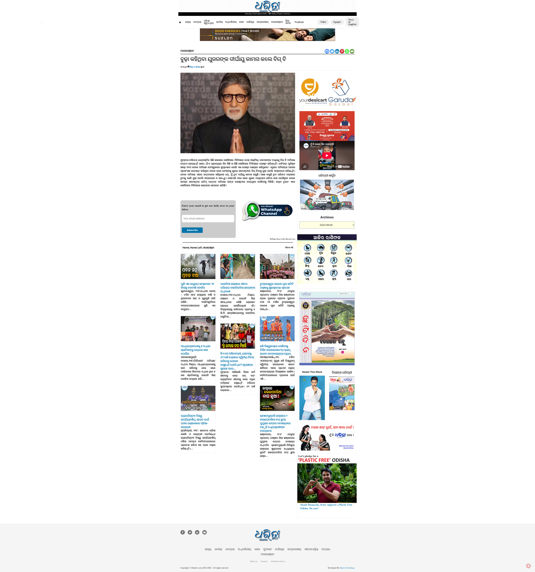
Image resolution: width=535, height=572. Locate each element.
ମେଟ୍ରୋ (197, 22)
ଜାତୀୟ (219, 22)
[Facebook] (327, 51)
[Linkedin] (337, 51)
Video (323, 22)
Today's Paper (277, 14)
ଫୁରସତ (267, 549)
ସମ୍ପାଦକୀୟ (262, 22)
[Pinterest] (342, 51)
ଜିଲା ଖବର (288, 22)
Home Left (196, 247)
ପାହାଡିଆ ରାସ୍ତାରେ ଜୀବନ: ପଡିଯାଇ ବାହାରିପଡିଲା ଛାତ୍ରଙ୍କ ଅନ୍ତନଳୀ (237, 287)
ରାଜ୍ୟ (188, 22)
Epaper (337, 22)
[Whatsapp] (347, 51)
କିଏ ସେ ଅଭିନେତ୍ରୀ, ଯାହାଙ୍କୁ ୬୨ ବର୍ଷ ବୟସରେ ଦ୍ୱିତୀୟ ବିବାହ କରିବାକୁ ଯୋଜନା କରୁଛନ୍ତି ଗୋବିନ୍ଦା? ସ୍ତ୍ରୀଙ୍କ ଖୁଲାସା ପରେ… (237, 361)
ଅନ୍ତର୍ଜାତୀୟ (231, 22)
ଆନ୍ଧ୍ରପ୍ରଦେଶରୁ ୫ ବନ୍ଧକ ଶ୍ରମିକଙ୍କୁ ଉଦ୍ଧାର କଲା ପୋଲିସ (195, 349)
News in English (352, 22)
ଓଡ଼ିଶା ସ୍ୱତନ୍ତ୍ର (209, 22)
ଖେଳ (241, 22)
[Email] (352, 51)
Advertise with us (278, 561)
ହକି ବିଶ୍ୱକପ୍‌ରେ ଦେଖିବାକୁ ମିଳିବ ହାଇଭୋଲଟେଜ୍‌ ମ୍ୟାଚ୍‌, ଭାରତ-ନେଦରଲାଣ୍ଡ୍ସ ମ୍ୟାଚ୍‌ (275, 349)
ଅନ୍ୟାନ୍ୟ (299, 22)
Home (186, 247)
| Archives (286, 14)
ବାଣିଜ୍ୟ (250, 22)
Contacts (264, 561)
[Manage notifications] (528, 566)
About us (253, 561)
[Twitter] (332, 51)
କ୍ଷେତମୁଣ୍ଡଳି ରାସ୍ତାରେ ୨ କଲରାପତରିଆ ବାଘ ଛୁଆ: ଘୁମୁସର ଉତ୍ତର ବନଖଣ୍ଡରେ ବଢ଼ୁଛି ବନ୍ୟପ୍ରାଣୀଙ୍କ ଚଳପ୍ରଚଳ (275, 423)
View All (289, 247)
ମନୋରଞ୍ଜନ (277, 22)
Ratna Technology (347, 568)
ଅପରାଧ (326, 549)
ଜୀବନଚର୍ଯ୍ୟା (311, 549)
